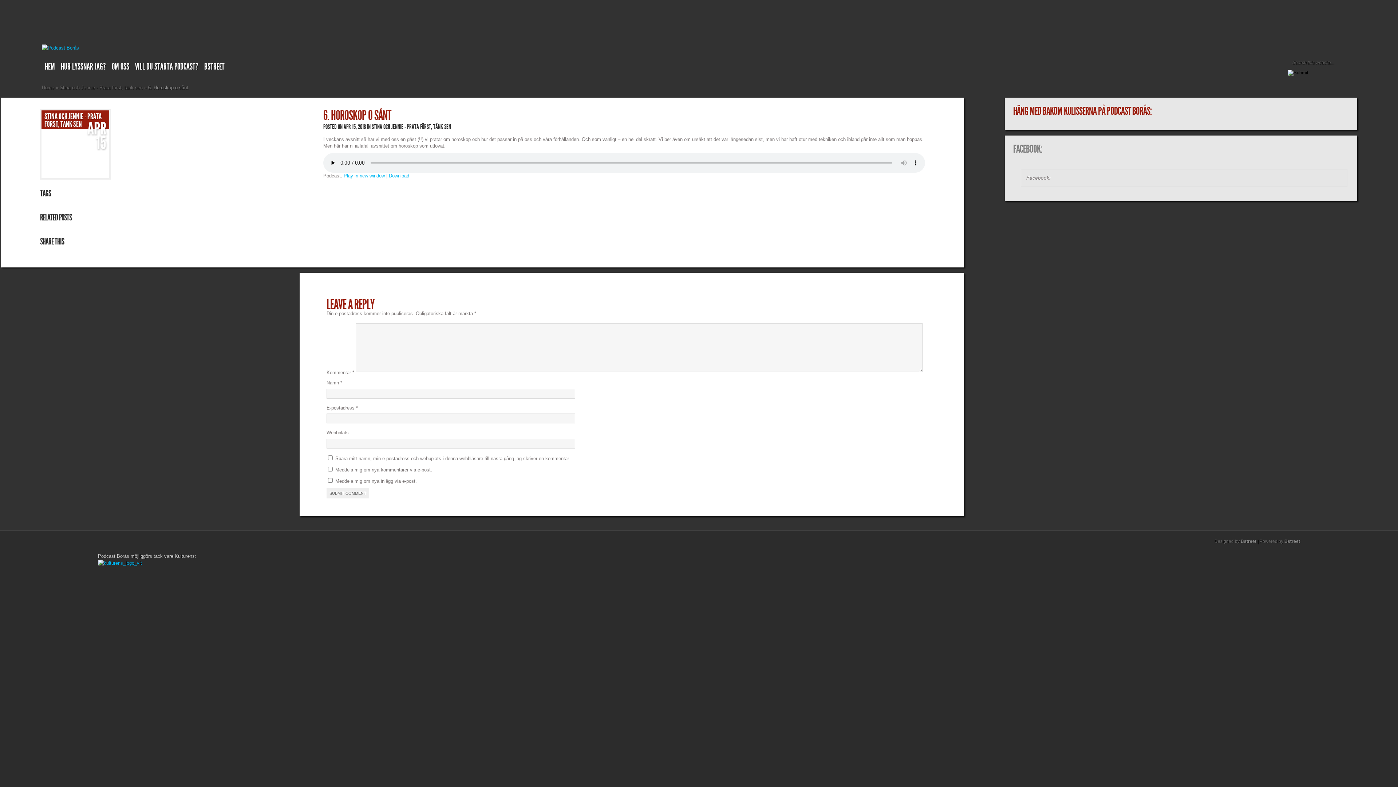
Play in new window (364, 176)
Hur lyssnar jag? (83, 67)
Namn (334, 382)
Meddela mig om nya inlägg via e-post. (376, 481)
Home (48, 87)
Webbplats (338, 432)
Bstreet (214, 67)
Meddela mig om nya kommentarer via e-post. (383, 470)
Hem (50, 67)
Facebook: (1027, 149)
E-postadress (342, 408)
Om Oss (120, 67)
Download (399, 176)
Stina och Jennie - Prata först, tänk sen (101, 87)
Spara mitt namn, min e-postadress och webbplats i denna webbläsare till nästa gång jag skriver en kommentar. (452, 458)
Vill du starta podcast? (166, 67)
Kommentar (340, 372)
